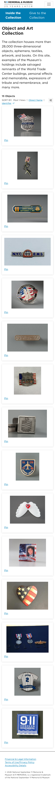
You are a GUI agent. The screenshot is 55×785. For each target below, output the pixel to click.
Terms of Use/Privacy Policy (19, 762)
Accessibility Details (15, 765)
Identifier (6, 103)
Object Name (35, 100)
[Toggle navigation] (49, 4)
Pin (6, 140)
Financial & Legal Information (20, 759)
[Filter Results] (50, 100)
